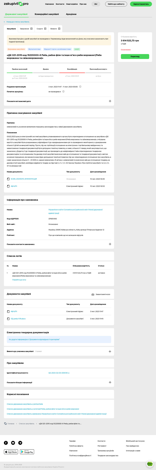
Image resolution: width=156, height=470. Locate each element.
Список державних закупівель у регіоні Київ (25, 404)
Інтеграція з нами (133, 451)
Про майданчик (132, 446)
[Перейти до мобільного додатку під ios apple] (11, 451)
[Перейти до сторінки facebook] (6, 442)
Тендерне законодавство (108, 455)
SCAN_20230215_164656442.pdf (24, 179)
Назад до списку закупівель (17, 22)
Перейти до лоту (19, 280)
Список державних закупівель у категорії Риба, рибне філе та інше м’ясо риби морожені (43, 409)
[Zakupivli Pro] (16, 4)
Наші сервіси (72, 4)
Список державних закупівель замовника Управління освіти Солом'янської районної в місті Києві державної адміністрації (56, 414)
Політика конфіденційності (80, 455)
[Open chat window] (150, 464)
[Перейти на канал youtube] (13, 442)
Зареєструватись (141, 4)
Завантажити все (102, 294)
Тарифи (72, 441)
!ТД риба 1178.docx (18, 319)
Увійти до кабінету (116, 4)
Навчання (49, 4)
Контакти (60, 4)
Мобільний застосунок (135, 441)
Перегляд (135, 56)
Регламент (102, 446)
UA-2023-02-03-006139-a (59, 373)
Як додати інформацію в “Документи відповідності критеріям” (34, 339)
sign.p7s (14, 186)
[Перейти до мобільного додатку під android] (27, 451)
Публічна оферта (76, 446)
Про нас (83, 4)
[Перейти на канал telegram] (20, 442)
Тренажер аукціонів (106, 451)
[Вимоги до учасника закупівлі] (59, 351)
